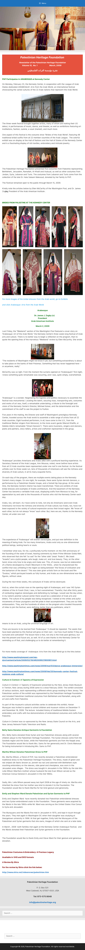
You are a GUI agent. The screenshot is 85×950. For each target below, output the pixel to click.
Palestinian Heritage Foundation (42, 45)
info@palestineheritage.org (42, 902)
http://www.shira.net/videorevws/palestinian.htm (25, 872)
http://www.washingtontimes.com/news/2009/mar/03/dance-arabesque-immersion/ (42, 666)
